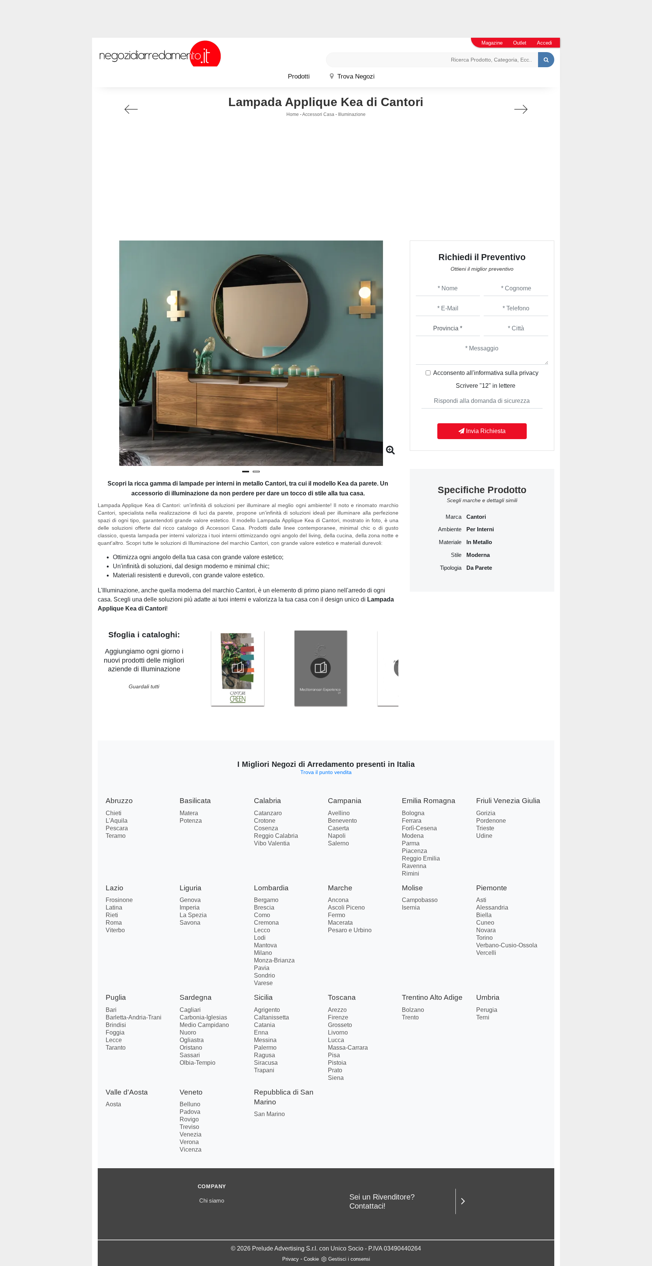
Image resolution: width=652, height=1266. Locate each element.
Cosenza (266, 828)
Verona (189, 1142)
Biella (484, 915)
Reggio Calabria (276, 836)
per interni (480, 529)
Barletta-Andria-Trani (133, 1017)
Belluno (190, 1104)
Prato (335, 1070)
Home (292, 114)
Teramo (116, 836)
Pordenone (491, 820)
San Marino (269, 1114)
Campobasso (420, 900)
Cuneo (485, 922)
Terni (482, 1017)
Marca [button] (453, 517)
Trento (410, 1017)
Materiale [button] (450, 542)
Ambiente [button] (449, 529)
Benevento (342, 820)
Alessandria (492, 907)
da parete (479, 568)
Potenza (191, 820)
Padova (190, 1112)
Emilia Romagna (428, 801)
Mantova (265, 945)
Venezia (190, 1134)
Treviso (189, 1127)
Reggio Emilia (421, 858)
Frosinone (119, 900)
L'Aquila (117, 820)
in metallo (479, 542)
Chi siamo (211, 1200)
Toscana (342, 997)
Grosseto (340, 1025)
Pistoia (337, 1062)
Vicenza (190, 1149)
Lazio (114, 888)
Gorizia (485, 813)
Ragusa (264, 1055)
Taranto (116, 1047)
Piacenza (414, 851)
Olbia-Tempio (197, 1062)
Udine (484, 836)
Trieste (485, 828)
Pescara (117, 828)
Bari (111, 1010)
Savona (190, 922)
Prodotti (299, 76)
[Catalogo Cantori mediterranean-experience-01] (321, 668)
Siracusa (266, 1062)
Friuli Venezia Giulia (508, 801)
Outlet (519, 43)
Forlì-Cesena (419, 828)
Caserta (338, 828)
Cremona (266, 922)
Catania (264, 1025)
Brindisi (116, 1025)
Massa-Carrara (348, 1047)
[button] (245, 471)
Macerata (340, 922)
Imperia (190, 907)
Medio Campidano (204, 1025)
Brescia (264, 907)
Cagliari (190, 1010)
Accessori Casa (318, 114)
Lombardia (271, 888)
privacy (528, 373)
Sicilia (263, 997)
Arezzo (337, 1010)
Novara (486, 930)
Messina (265, 1040)
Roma (114, 922)
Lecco (262, 930)
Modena (413, 836)
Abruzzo (119, 801)
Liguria (190, 888)
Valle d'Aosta (127, 1092)
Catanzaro (268, 813)
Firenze (338, 1017)
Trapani (264, 1070)
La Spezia (193, 915)
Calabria (267, 801)
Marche (340, 888)
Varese (263, 983)
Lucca (336, 1040)
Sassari (190, 1055)
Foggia (115, 1032)
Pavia (261, 968)
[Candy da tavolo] (520, 109)
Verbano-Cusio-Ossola (506, 945)
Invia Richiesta (485, 431)
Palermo (265, 1047)
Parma (411, 843)
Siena (336, 1078)
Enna (261, 1032)
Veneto (191, 1092)
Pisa (334, 1055)
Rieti (112, 915)
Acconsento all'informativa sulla (485, 373)
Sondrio (264, 975)
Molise (412, 888)
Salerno (338, 843)
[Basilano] (131, 109)
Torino (484, 937)
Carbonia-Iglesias (203, 1017)
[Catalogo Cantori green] (237, 668)
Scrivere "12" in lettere (485, 385)
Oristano (191, 1047)
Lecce (114, 1040)
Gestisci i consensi (349, 1259)
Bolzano (413, 1010)
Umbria (488, 997)
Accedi (544, 43)
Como (262, 915)
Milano (263, 953)
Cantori (476, 517)
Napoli (337, 836)
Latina (114, 907)
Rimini (410, 873)
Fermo (336, 915)
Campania (344, 801)
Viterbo (115, 930)
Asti (481, 900)
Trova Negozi (355, 76)
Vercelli (486, 953)
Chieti (113, 813)
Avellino (339, 813)
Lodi (260, 937)
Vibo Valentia (272, 843)
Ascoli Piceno (346, 907)
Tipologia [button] (450, 568)
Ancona (338, 900)
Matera (189, 813)
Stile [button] (456, 555)
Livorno (338, 1032)
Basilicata (195, 801)
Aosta (113, 1104)
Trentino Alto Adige (432, 997)
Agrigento (267, 1010)
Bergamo (266, 900)
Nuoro (188, 1032)
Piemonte (491, 888)
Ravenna (414, 866)
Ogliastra (192, 1040)
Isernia (411, 907)
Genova (190, 900)
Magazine (492, 43)
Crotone (264, 820)
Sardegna (196, 997)
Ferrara (411, 820)
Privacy (290, 1259)
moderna (478, 555)
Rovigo (189, 1119)
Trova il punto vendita (326, 772)
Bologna (413, 813)
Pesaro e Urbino (350, 930)
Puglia (116, 997)
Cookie (311, 1259)
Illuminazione (352, 114)
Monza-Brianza (274, 960)
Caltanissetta (271, 1017)
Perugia (486, 1010)
